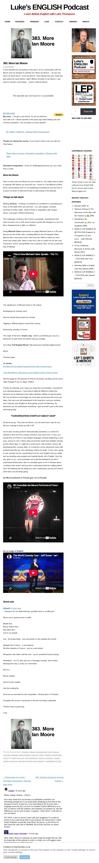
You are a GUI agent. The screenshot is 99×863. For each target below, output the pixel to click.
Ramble (48, 755)
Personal (34, 755)
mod (34, 761)
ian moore (13, 761)
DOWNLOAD (9, 113)
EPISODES (19, 22)
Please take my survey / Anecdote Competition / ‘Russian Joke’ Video (17, 781)
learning (29, 761)
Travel (5, 758)
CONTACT (59, 22)
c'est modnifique (30, 758)
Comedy (25, 752)
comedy (57, 758)
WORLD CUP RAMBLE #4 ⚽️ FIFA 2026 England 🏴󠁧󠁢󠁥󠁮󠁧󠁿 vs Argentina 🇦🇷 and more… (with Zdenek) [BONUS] (85, 235)
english (6, 761)
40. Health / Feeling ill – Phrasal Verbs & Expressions (27, 132)
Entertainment (41, 752)
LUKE (46, 22)
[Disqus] (33, 818)
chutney (41, 758)
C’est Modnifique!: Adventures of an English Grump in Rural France (30, 373)
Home (7, 22)
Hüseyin (6, 608)
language (14, 755)
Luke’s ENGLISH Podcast (49, 7)
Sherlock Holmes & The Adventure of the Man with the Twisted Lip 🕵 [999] (85, 212)
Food (50, 752)
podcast (40, 761)
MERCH (86, 22)
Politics (41, 755)
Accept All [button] (24, 857)
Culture (32, 752)
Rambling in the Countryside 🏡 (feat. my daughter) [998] (84, 222)
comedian (49, 758)
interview (21, 761)
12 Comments (8, 66)
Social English (56, 755)
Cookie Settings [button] (11, 857)
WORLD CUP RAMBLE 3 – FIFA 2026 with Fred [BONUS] (84, 258)
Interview (6, 755)
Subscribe (88, 111)
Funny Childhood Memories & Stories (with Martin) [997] (84, 249)
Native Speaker (24, 755)
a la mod (20, 758)
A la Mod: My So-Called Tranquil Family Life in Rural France (27, 366)
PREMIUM (34, 22)
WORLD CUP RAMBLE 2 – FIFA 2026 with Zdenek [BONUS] (84, 275)
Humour (55, 752)
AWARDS (73, 22)
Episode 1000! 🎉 (81, 206)
